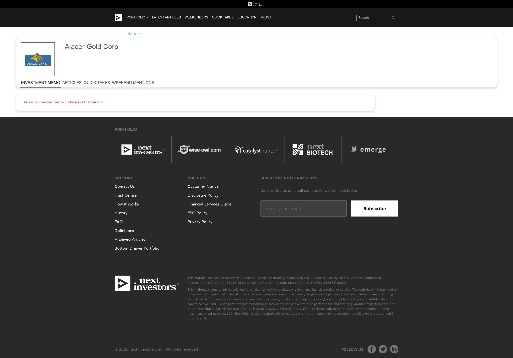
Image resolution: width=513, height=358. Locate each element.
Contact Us (125, 186)
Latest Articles (166, 17)
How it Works (127, 204)
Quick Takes (223, 17)
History (121, 213)
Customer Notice (203, 186)
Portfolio (136, 17)
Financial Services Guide (209, 204)
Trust (265, 17)
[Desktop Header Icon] (121, 17)
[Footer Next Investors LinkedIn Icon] (394, 349)
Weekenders (196, 17)
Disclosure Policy (203, 195)
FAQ (119, 221)
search (393, 18)
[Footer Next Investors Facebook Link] (372, 349)
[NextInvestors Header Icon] (256, 4)
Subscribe (374, 208)
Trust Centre (126, 195)
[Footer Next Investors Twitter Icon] (383, 349)
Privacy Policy (200, 221)
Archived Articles (130, 239)
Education (246, 17)
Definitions (124, 230)
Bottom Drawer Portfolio (137, 248)
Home (131, 33)
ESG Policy (197, 213)
